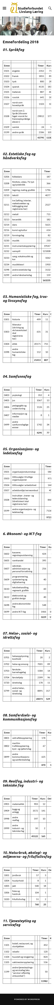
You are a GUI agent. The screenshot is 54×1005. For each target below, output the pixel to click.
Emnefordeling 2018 (21, 41)
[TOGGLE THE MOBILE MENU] (4, 8)
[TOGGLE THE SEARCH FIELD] (49, 8)
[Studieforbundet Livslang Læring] (27, 8)
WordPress (34, 999)
